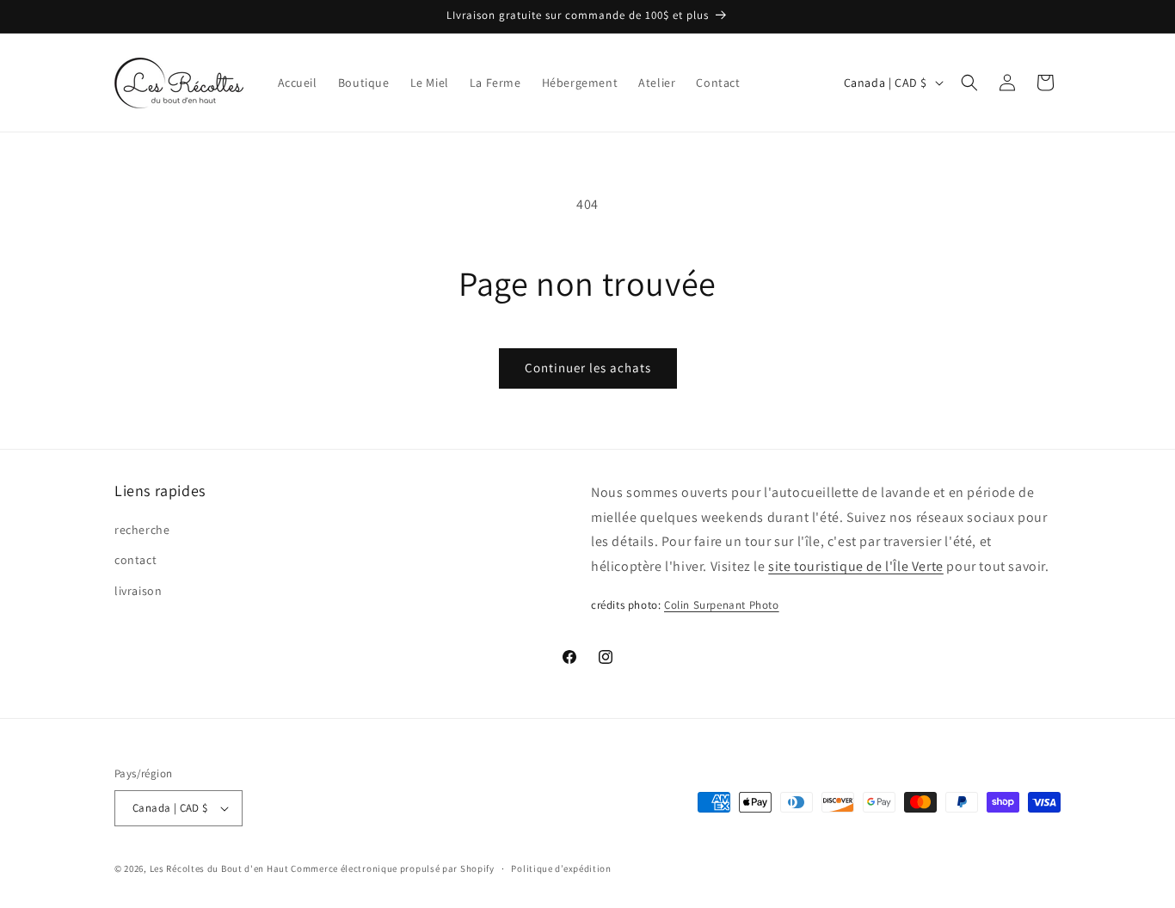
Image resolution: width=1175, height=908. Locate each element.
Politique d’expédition (561, 868)
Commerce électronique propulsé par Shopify (392, 868)
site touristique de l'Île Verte (856, 566)
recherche (141, 529)
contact (135, 560)
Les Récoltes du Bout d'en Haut (219, 868)
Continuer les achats (588, 367)
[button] (969, 82)
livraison (138, 590)
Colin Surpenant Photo (721, 605)
